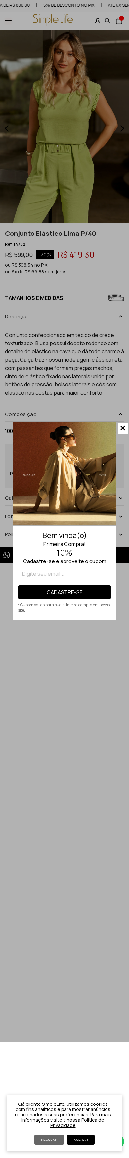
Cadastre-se (65, 592)
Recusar (49, 1139)
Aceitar (81, 1139)
